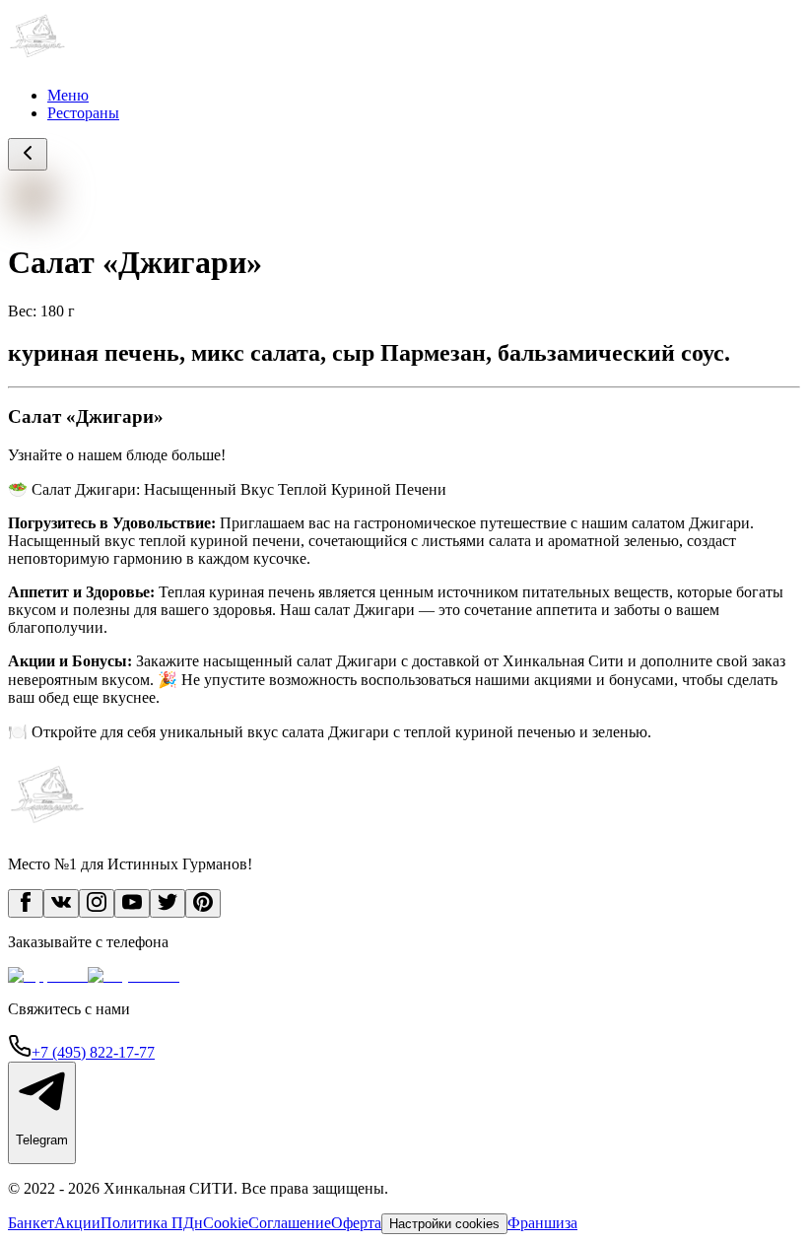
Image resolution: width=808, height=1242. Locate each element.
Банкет (31, 1222)
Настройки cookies (444, 1223)
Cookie (225, 1222)
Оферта (356, 1222)
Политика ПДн (152, 1222)
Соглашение (289, 1222)
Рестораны (83, 112)
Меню (68, 95)
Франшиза (542, 1222)
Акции (77, 1222)
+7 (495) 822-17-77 (93, 1052)
